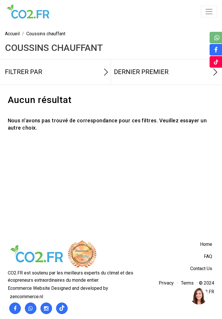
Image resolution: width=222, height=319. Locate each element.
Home (206, 244)
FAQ (208, 256)
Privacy (166, 283)
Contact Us (201, 268)
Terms (187, 283)
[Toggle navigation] (209, 11)
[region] (198, 295)
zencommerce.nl (26, 296)
